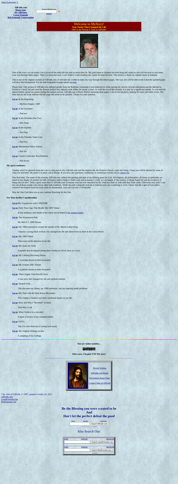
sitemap (49, 13)
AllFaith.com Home (99, 373)
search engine (85, 426)
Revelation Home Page (99, 378)
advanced (103, 421)
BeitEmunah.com (8, 402)
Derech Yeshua (99, 368)
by (93, 426)
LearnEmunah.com (9, 399)
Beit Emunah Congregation (21, 17)
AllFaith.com (7, 397)
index (73, 421)
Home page (20, 10)
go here (73, 82)
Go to (14, 99)
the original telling (75, 213)
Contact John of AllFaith (99, 383)
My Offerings (20, 12)
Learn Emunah (20, 15)
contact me (124, 173)
